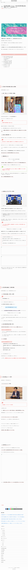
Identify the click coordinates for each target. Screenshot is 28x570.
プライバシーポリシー (11, 567)
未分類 (3, 553)
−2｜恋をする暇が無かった (7, 58)
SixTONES (3, 533)
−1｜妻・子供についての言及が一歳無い (8, 57)
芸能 (2, 558)
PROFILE (18, 567)
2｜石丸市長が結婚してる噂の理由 (7, 61)
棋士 (2, 555)
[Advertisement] (14, 16)
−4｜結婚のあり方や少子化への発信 (8, 60)
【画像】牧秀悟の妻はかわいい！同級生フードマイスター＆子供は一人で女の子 (11, 523)
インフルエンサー (4, 538)
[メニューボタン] (1, 1)
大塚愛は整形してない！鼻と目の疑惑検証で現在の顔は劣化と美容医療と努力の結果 (12, 514)
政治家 (2, 8)
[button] (6, 509)
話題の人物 (3, 560)
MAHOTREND (14, 0)
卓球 (2, 543)
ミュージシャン (4, 546)
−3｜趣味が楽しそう (6, 59)
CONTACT (15, 567)
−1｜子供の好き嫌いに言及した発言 (8, 62)
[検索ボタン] (27, 1)
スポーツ (3, 540)
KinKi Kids (3, 530)
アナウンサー (4, 536)
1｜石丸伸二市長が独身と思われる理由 (8, 56)
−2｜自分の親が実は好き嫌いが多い (8, 63)
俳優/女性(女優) (4, 548)
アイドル (3, 528)
